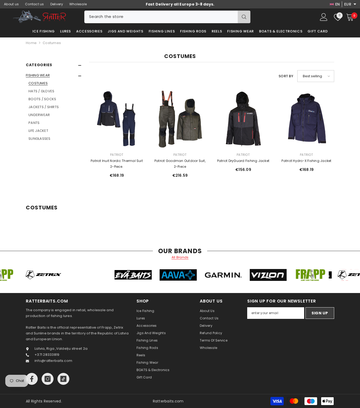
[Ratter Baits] (58, 275)
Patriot (116, 154)
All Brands (180, 257)
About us (11, 4)
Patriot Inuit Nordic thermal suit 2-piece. (117, 164)
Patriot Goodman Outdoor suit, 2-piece (180, 164)
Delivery (56, 4)
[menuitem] (53, 107)
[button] (53, 75)
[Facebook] (32, 379)
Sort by (286, 76)
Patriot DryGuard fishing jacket (243, 161)
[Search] (167, 17)
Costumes (52, 42)
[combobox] (161, 17)
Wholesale (78, 4)
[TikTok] (63, 379)
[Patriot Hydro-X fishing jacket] (306, 119)
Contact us (34, 4)
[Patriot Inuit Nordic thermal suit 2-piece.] (117, 119)
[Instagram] (47, 379)
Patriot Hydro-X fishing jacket (306, 161)
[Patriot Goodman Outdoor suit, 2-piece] (180, 119)
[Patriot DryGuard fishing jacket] (243, 119)
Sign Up (320, 313)
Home (31, 42)
